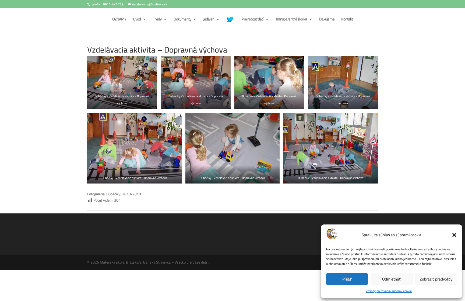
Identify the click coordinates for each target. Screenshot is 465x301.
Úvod (137, 20)
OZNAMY (119, 20)
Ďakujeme (326, 20)
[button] (454, 235)
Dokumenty (182, 20)
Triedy (157, 20)
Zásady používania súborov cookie (389, 291)
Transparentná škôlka (291, 20)
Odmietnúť (391, 279)
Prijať (347, 279)
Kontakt (347, 20)
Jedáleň (208, 20)
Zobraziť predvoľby (436, 279)
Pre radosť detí (252, 20)
